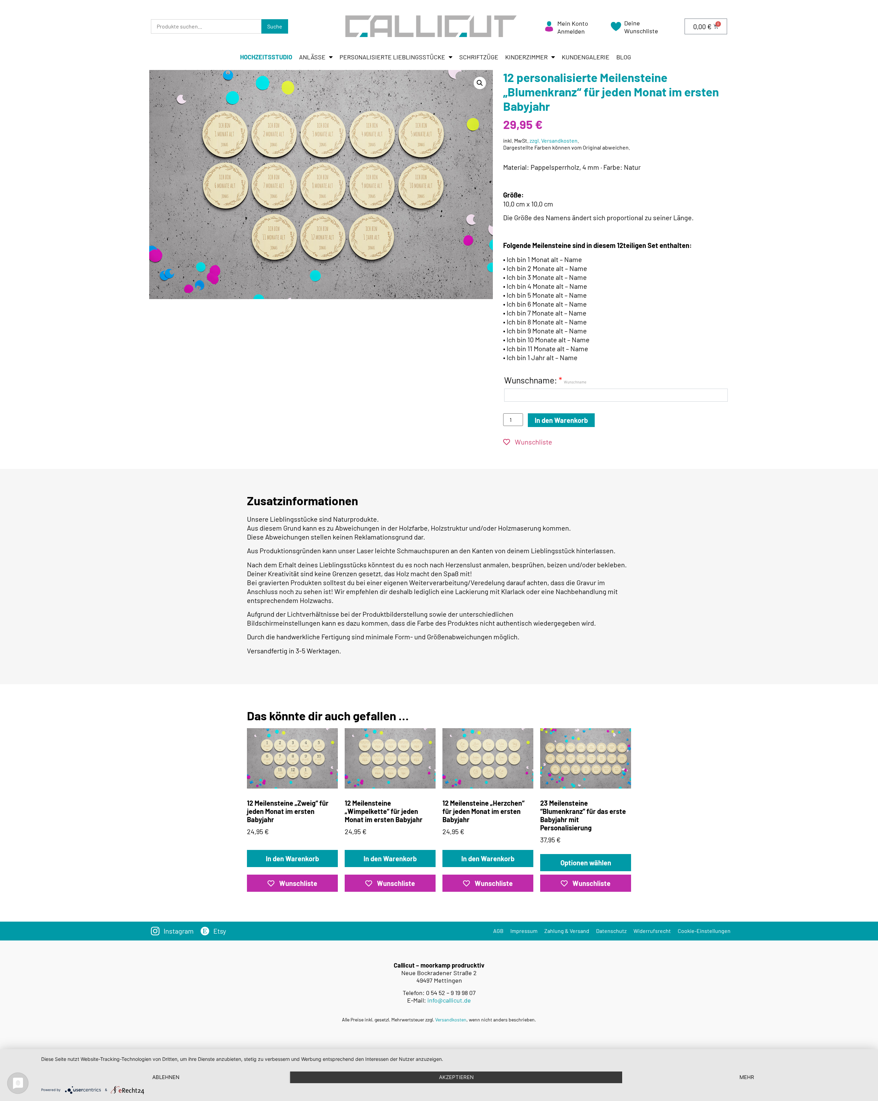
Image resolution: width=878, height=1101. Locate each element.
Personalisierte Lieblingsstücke (392, 57)
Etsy (219, 931)
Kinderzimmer (526, 57)
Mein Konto (572, 23)
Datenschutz (611, 930)
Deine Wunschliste (641, 27)
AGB (498, 930)
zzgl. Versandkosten (554, 140)
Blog (623, 57)
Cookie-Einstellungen (704, 930)
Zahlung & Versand (566, 930)
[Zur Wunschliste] (616, 29)
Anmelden (571, 31)
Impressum (523, 930)
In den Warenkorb (561, 420)
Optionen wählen (585, 863)
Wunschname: (545, 380)
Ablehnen (165, 1077)
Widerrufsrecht (652, 930)
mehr (746, 1077)
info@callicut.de (449, 1000)
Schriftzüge (478, 57)
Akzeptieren (456, 1077)
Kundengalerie (585, 57)
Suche (274, 26)
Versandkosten (450, 1019)
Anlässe (312, 57)
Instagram (179, 931)
